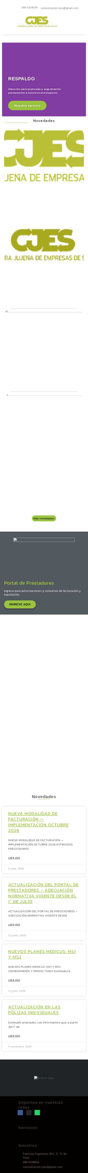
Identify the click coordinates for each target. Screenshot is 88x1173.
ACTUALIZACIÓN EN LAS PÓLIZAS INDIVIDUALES (34, 1009)
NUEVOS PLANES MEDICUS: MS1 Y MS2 (42, 954)
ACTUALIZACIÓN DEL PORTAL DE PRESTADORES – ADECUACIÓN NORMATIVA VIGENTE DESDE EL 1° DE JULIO (43, 892)
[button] (44, 32)
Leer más (14, 858)
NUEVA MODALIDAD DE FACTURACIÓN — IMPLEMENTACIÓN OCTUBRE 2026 (38, 821)
